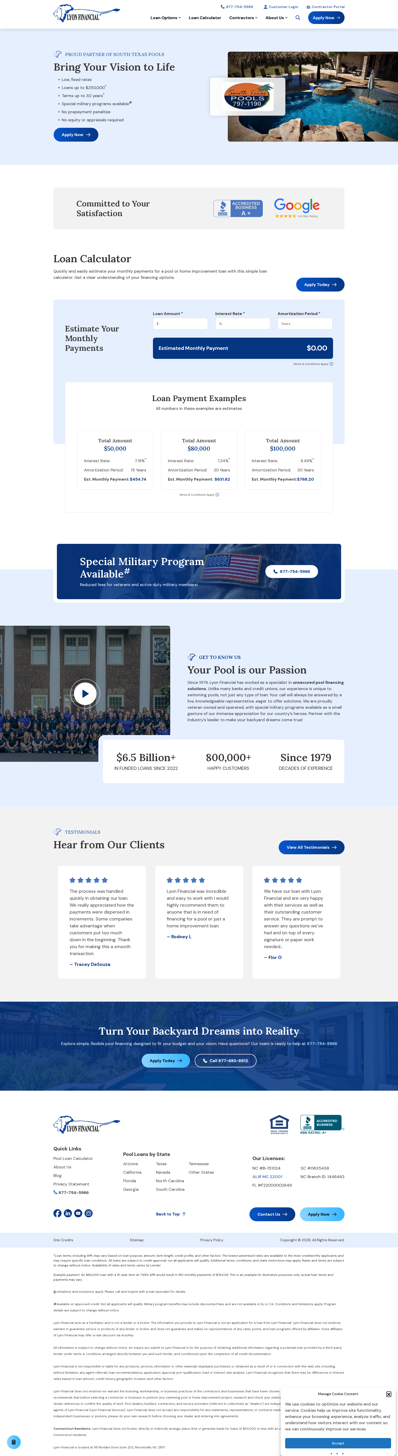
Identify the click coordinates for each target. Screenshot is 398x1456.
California (132, 1172)
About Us (275, 18)
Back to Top (168, 1214)
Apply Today (317, 284)
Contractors (241, 18)
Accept (338, 1443)
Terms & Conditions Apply (310, 364)
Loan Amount (168, 313)
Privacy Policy (211, 1240)
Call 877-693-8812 (229, 1060)
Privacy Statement (71, 1184)
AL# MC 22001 (267, 1176)
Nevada (163, 1172)
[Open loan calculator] (14, 1442)
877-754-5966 (239, 6)
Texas (161, 1164)
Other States (201, 1172)
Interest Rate (230, 313)
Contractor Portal (328, 7)
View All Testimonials (308, 847)
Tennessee (199, 1164)
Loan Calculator (205, 18)
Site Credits (63, 1240)
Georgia (131, 1189)
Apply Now (323, 18)
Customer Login (283, 7)
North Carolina (170, 1181)
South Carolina (170, 1189)
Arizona (130, 1164)
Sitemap (137, 1240)
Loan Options (164, 18)
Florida (129, 1181)
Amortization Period (299, 313)
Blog (57, 1175)
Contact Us (269, 1214)
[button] (388, 1394)
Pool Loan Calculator (73, 1158)
